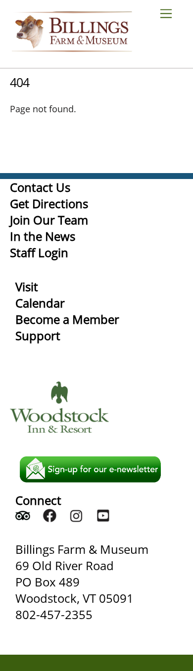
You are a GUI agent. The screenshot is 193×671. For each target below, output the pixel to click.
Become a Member (67, 319)
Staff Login (39, 252)
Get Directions (49, 203)
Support (37, 335)
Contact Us (40, 187)
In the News (42, 236)
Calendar (40, 303)
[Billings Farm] (72, 47)
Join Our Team (49, 220)
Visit (26, 286)
